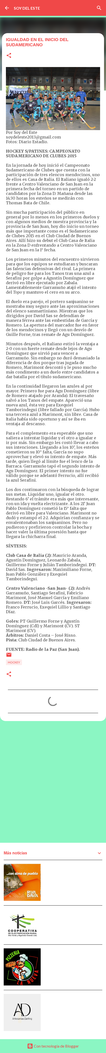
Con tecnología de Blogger (56, 1046)
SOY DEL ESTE (27, 8)
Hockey (14, 662)
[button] (9, 55)
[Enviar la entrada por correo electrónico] (9, 656)
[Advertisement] (53, 781)
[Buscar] (99, 8)
